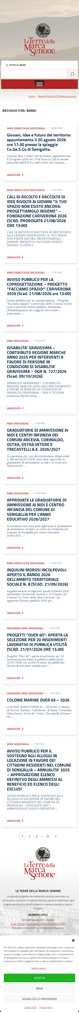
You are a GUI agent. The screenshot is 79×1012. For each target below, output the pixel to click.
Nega (39, 988)
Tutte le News (17, 65)
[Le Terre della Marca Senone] (39, 32)
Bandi (41, 96)
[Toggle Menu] (39, 84)
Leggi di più (14, 174)
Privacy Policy (46, 1007)
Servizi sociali (69, 96)
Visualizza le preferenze (39, 999)
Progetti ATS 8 (53, 96)
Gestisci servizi (38, 968)
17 (48, 836)
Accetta (39, 978)
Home (31, 96)
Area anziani (14, 628)
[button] (73, 940)
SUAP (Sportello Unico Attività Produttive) (38, 924)
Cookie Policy (31, 1007)
